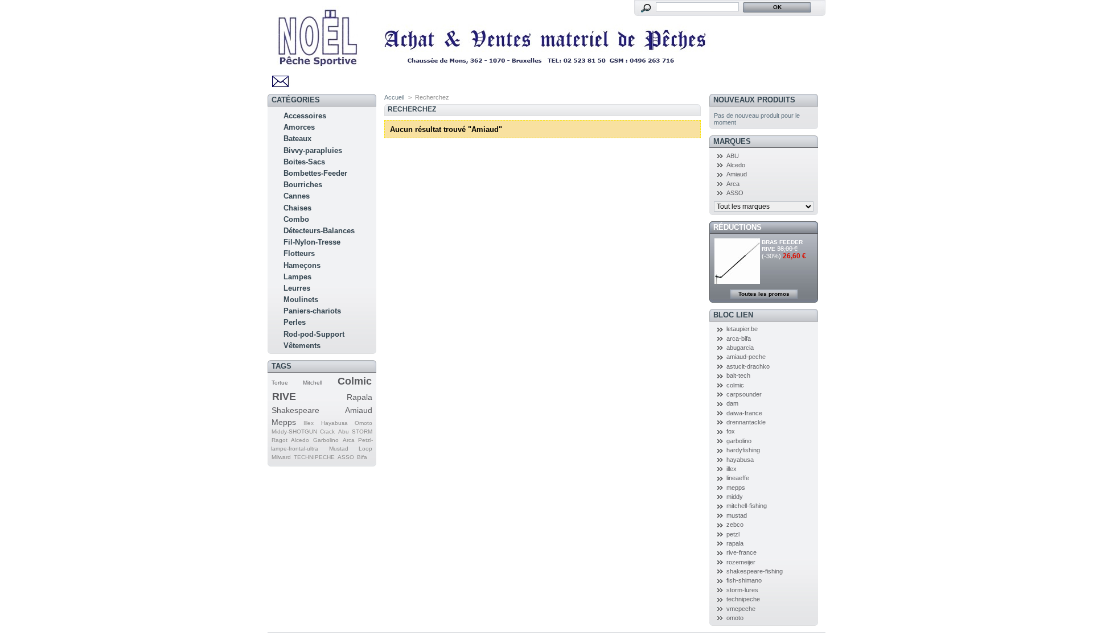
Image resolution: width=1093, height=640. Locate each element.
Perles (294, 322)
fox (730, 431)
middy (734, 496)
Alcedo (300, 440)
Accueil (394, 97)
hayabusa (740, 459)
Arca (349, 440)
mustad (736, 515)
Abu (343, 431)
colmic (735, 385)
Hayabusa (334, 423)
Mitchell (312, 382)
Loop (365, 448)
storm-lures (742, 590)
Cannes (296, 196)
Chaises (297, 208)
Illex (308, 423)
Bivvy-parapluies (312, 150)
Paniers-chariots (312, 311)
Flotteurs (299, 253)
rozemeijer (740, 562)
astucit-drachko (748, 366)
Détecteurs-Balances (319, 230)
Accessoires (304, 116)
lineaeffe (737, 477)
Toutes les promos (764, 294)
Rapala (359, 397)
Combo (296, 219)
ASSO (346, 457)
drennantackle (746, 422)
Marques (732, 141)
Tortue (280, 382)
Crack (327, 431)
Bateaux (297, 138)
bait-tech (738, 375)
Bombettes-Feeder (315, 173)
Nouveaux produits (754, 100)
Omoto (363, 423)
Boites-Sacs (304, 162)
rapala (734, 543)
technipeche (743, 599)
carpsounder (744, 394)
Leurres (296, 288)
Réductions (737, 227)
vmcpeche (740, 608)
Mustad (338, 448)
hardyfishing (743, 450)
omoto (734, 617)
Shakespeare (295, 410)
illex (731, 468)
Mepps (284, 422)
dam (732, 403)
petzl (732, 534)
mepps (735, 487)
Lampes (297, 276)
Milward (281, 457)
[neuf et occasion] (495, 64)
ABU (732, 155)
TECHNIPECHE (314, 457)
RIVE (284, 396)
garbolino (738, 440)
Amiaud (358, 410)
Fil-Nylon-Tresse (311, 242)
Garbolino (326, 440)
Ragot (279, 440)
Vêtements (301, 345)
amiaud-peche (746, 356)
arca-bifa (738, 338)
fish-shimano (744, 580)
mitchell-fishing (746, 505)
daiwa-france (744, 413)
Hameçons (301, 265)
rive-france (741, 552)
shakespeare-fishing (754, 571)
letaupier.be (742, 328)
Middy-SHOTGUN (294, 431)
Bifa (362, 457)
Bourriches (302, 184)
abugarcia (740, 347)
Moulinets (300, 299)
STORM (362, 431)
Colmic (355, 381)
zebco (734, 524)
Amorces (299, 127)
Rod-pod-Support (313, 334)
